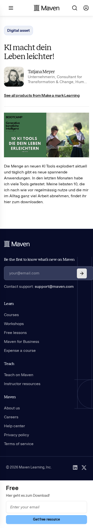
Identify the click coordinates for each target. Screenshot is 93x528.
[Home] (17, 244)
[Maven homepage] (47, 8)
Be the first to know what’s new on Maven (39, 259)
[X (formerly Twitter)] (84, 467)
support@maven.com (54, 286)
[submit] (82, 273)
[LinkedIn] (75, 467)
